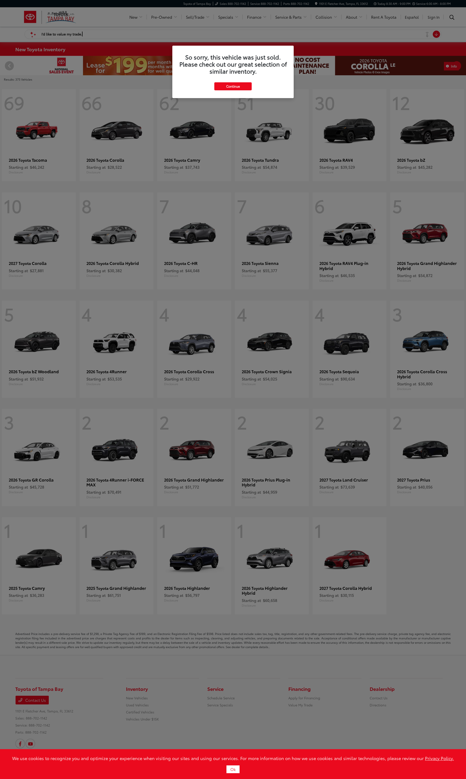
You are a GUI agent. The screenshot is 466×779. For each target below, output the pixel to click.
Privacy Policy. (439, 758)
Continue (233, 86)
